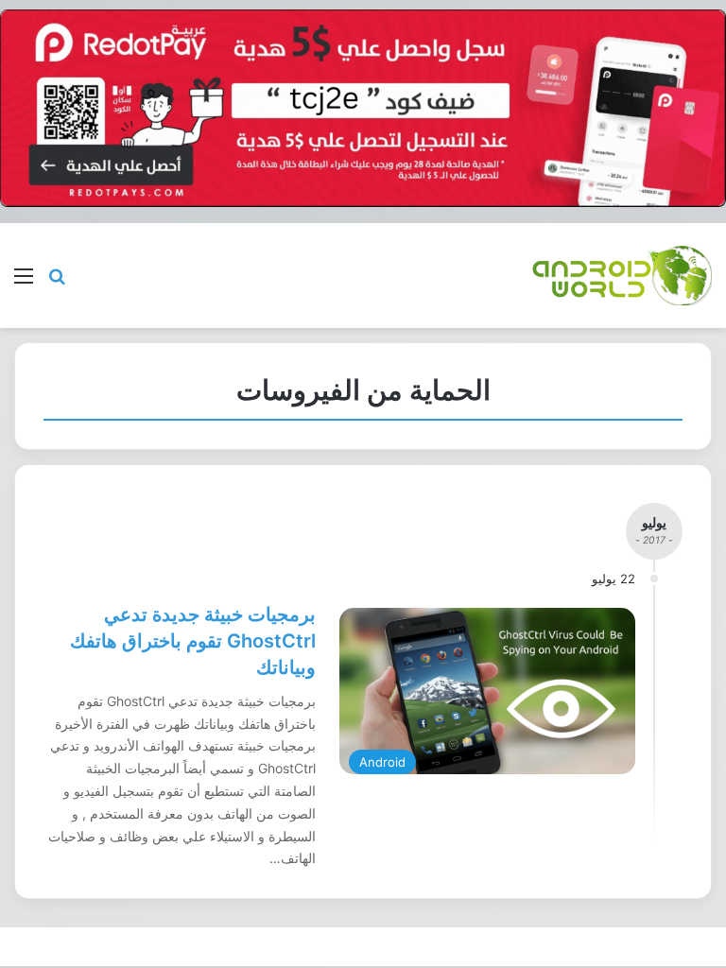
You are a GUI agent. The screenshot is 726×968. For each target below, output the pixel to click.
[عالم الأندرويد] (622, 275)
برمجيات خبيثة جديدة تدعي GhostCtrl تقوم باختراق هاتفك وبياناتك (193, 641)
